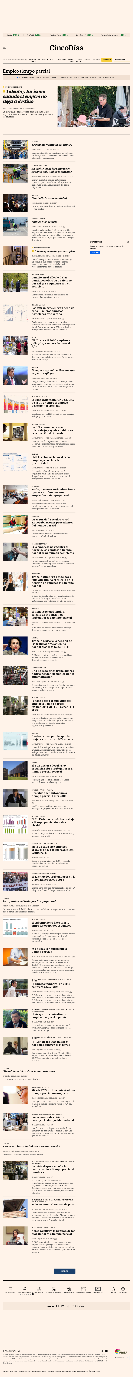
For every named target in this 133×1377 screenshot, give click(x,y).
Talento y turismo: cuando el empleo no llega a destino (25, 96)
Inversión (84, 78)
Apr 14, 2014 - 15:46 (31, 1151)
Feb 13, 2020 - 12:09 (58, 468)
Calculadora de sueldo (108, 78)
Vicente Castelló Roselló (12, 906)
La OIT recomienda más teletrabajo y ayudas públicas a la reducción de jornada (52, 430)
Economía (50, 60)
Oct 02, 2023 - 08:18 (48, 291)
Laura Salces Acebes (39, 591)
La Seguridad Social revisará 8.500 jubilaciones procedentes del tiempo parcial (52, 522)
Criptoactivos (66, 78)
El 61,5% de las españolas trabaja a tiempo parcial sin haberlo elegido (53, 822)
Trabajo (35, 454)
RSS (78, 1371)
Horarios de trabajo (40, 544)
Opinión (86, 60)
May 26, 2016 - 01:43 (45, 930)
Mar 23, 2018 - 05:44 (63, 715)
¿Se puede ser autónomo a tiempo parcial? (49, 950)
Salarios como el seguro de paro (53, 1204)
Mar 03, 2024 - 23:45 (60, 256)
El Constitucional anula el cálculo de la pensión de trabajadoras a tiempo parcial (52, 615)
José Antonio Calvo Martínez (42, 801)
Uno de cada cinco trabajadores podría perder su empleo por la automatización (53, 674)
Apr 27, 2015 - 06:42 (52, 1050)
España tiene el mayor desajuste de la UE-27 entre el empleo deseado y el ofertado (53, 403)
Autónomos (36, 486)
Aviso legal (13, 1371)
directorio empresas (84, 1293)
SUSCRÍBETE (107, 60)
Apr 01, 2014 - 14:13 (45, 1177)
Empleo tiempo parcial (26, 71)
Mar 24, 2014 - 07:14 (59, 1209)
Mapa (74, 1371)
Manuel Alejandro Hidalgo (42, 176)
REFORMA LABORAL (38, 219)
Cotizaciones (61, 60)
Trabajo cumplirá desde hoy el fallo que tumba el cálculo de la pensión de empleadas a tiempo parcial (53, 581)
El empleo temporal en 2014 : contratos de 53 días (51, 986)
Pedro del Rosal (38, 558)
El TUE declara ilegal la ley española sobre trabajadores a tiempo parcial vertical (52, 769)
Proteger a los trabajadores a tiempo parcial (31, 1146)
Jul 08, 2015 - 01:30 (67, 957)
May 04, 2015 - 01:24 (45, 1022)
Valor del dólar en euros (109, 35)
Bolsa (31, 78)
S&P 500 (30, 35)
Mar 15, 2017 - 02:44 (62, 830)
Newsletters (84, 1371)
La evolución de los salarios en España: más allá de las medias (52, 170)
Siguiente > (65, 1271)
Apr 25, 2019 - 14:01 (56, 682)
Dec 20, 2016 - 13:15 (48, 884)
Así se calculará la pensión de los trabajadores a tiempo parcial (53, 1232)
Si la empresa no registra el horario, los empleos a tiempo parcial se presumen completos (53, 550)
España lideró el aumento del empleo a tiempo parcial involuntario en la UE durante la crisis (53, 705)
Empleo (34, 337)
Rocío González (37, 500)
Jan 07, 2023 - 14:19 (63, 438)
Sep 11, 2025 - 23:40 (27, 108)
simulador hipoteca (24, 1293)
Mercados (42, 60)
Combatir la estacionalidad (49, 198)
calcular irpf (10, 1293)
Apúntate (95, 252)
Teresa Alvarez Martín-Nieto (42, 957)
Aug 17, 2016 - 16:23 (31, 906)
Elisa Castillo (37, 682)
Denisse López (37, 319)
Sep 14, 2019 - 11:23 (57, 500)
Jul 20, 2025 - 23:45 (66, 176)
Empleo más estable (44, 222)
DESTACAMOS (23, 77)
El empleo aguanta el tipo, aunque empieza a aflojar (53, 372)
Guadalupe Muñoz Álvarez (12, 1151)
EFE (33, 884)
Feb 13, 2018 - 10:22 (63, 744)
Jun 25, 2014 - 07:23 (45, 1125)
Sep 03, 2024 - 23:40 (48, 203)
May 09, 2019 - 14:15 (58, 652)
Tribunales (36, 574)
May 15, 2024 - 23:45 (57, 227)
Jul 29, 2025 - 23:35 (51, 150)
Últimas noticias (79, 60)
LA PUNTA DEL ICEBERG (39, 166)
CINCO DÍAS (35, 203)
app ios (113, 1293)
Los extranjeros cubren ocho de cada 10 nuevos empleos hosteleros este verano (53, 311)
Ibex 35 (9, 35)
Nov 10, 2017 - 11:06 (54, 776)
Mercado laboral (38, 305)
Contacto (6, 1371)
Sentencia (35, 609)
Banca (76, 78)
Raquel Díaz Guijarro (39, 830)
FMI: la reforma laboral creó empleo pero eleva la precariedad (51, 460)
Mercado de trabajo (39, 397)
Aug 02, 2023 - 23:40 (48, 378)
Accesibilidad (66, 1371)
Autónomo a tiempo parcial (42, 790)
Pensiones (35, 516)
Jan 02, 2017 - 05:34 (45, 858)
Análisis (35, 142)
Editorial (35, 195)
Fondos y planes (71, 60)
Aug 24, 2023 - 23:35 (56, 319)
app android (123, 1293)
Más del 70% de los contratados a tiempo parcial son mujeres (53, 1092)
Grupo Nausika (37, 150)
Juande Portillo (54, 591)
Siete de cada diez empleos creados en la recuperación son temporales (53, 850)
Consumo (93, 78)
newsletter (96, 242)
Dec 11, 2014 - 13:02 (57, 1098)
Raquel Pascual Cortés (40, 410)
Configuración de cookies (37, 1371)
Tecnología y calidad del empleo (52, 145)
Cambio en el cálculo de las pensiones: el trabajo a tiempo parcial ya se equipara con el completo (52, 282)
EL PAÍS (95, 59)
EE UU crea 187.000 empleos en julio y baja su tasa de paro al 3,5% (52, 343)
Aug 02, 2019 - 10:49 (58, 558)
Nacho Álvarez (37, 227)
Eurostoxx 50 (81, 35)
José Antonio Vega (38, 1209)
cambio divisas (69, 1293)
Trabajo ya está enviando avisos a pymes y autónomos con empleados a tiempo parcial (53, 492)
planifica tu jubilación (54, 1293)
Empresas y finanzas (32, 60)
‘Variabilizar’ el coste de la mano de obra (29, 1071)
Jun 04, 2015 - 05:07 (63, 992)
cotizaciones (98, 1293)
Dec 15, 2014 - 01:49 (19, 1076)
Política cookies (23, 1371)
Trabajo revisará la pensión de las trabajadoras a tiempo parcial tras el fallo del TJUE (52, 644)
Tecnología (55, 78)
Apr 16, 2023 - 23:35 (58, 410)
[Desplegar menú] (4, 48)
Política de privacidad (54, 1371)
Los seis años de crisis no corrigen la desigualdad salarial (53, 1119)
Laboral (35, 638)
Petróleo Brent (55, 35)
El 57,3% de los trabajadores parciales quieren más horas (51, 1043)
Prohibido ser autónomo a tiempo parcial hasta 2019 (49, 795)
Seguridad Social (38, 274)
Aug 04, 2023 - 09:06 (52, 351)
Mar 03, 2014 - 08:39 (48, 1239)
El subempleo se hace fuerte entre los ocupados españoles (51, 924)
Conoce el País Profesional (66, 1306)
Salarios (35, 733)
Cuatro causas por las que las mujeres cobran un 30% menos (52, 738)
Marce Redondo (37, 1098)
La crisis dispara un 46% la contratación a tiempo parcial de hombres (53, 1169)
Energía (46, 78)
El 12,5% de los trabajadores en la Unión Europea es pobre (53, 878)
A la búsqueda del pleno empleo (54, 251)
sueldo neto (39, 1293)
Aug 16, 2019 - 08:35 (47, 530)
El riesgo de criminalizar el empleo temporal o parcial (49, 1016)
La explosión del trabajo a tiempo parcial (29, 901)
